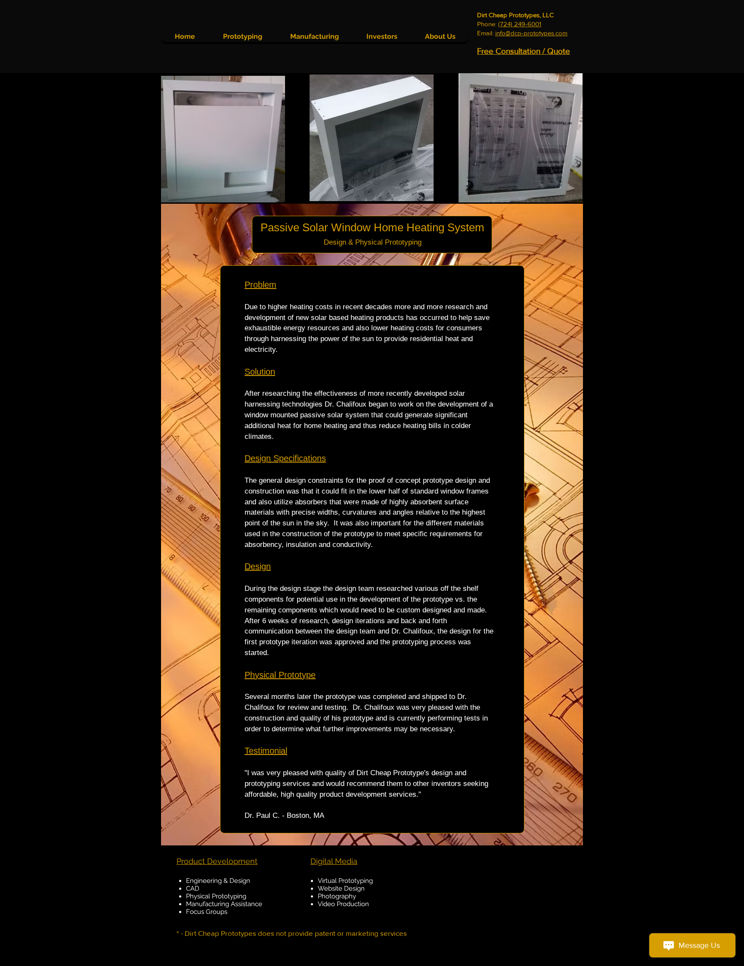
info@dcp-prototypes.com (531, 33)
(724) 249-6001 (519, 24)
